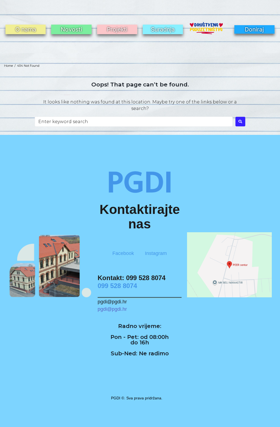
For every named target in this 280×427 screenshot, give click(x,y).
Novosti (71, 29)
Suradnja (163, 29)
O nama (25, 29)
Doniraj (254, 29)
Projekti (117, 29)
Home (8, 66)
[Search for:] (134, 122)
